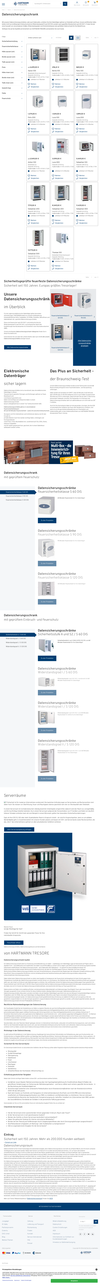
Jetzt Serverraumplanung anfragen (19, 830)
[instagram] (80, 1234)
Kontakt (30, 1234)
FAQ (28, 1240)
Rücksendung (32, 1228)
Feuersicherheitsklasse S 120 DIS (17, 500)
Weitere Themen (7, 1240)
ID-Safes (5, 1224)
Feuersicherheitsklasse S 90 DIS (17, 496)
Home (3, 10)
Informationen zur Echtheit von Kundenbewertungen (63, 1238)
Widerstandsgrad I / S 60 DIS (16, 639)
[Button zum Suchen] (65, 4)
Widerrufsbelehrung (59, 1221)
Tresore (9, 10)
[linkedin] (92, 1234)
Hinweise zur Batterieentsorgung (64, 1242)
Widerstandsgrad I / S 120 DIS (16, 643)
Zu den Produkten (47, 520)
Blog (3, 1237)
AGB (54, 1231)
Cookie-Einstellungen (60, 1228)
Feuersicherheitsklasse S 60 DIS (17, 492)
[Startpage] (21, 4)
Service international (34, 1237)
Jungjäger (5, 1221)
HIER (51, 1199)
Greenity (5, 1231)
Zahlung (30, 1221)
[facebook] (84, 1234)
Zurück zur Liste (10, 1142)
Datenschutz (57, 1224)
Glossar (29, 1243)
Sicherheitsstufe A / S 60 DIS (16, 635)
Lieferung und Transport (35, 1224)
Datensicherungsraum (34, 1199)
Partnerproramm (7, 1228)
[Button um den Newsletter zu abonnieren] (96, 1222)
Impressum (56, 1234)
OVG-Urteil (5, 1234)
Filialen (29, 1231)
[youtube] (88, 1234)
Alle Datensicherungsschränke (17, 347)
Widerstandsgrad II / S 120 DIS (16, 647)
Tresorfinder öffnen (14, 943)
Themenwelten (7, 1216)
